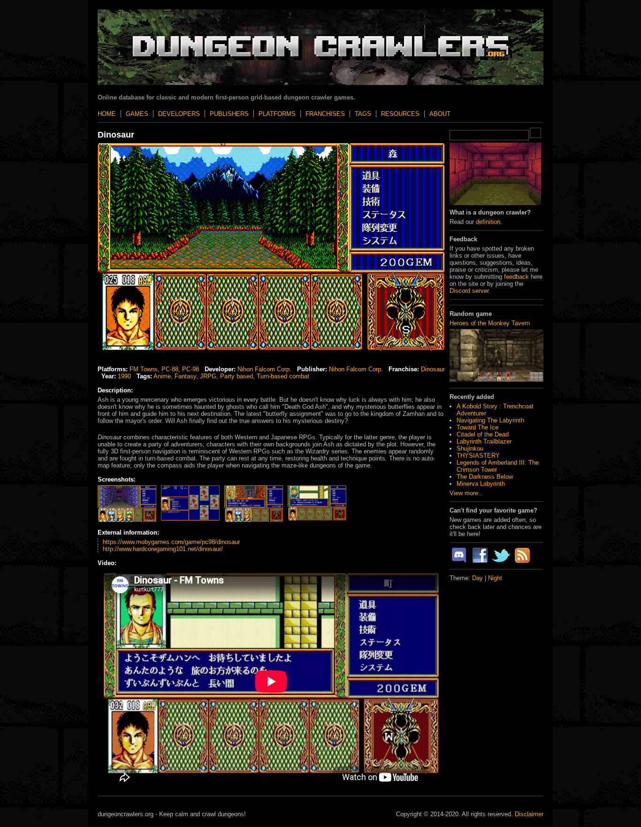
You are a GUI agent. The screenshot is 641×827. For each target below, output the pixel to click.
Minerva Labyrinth (481, 483)
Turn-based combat (283, 376)
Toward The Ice (477, 427)
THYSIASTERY (478, 455)
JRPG (208, 376)
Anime (162, 376)
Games (137, 113)
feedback (516, 276)
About (439, 113)
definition (488, 221)
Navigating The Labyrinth (490, 420)
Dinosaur (433, 369)
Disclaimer (529, 814)
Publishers (229, 113)
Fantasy (185, 376)
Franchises (325, 113)
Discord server (469, 290)
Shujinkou (470, 448)
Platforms (277, 113)
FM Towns (144, 369)
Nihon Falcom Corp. (264, 369)
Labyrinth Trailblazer (484, 441)
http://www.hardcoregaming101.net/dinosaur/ (163, 548)
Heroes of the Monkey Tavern (490, 323)
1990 (124, 376)
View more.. (466, 493)
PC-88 (169, 369)
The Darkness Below (485, 476)
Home (107, 113)
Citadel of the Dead (483, 434)
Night (495, 578)
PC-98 (190, 369)
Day (477, 578)
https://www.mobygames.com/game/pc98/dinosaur (171, 541)
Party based (236, 376)
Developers (179, 113)
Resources (400, 113)
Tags (363, 113)
